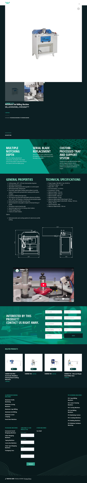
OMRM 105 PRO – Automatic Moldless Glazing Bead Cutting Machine (12, 376)
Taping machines (9, 440)
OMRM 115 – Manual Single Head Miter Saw (72, 374)
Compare (7, 112)
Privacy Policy (27, 478)
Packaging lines (9, 450)
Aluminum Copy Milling (11, 409)
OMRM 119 (48, 374)
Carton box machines (11, 443)
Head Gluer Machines (11, 419)
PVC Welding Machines (74, 420)
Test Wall (39, 431)
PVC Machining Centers (74, 415)
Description (8, 135)
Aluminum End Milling (11, 412)
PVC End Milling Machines (15, 117)
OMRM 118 (28, 374)
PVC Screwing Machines (74, 418)
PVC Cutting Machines (74, 407)
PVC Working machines (24, 117)
